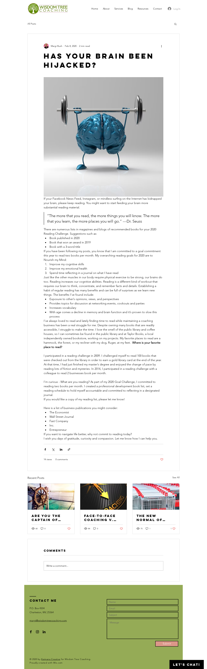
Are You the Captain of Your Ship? (46, 518)
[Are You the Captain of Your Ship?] (51, 497)
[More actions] (161, 46)
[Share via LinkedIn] (61, 449)
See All (176, 477)
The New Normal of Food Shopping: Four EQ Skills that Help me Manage (155, 518)
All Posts (31, 23)
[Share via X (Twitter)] (53, 449)
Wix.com (58, 662)
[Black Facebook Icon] (31, 632)
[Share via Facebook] (45, 449)
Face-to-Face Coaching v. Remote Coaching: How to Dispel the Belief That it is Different (102, 518)
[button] (175, 24)
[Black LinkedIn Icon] (44, 632)
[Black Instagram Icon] (37, 632)
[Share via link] (69, 449)
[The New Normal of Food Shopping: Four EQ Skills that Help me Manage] (156, 497)
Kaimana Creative (50, 659)
